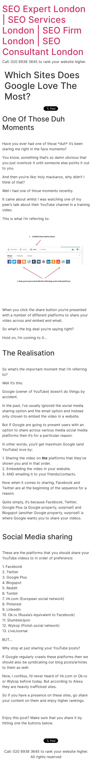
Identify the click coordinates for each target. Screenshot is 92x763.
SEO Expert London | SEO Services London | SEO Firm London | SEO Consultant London (44, 30)
